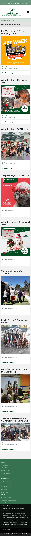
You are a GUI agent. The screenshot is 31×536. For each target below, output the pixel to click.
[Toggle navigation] (28, 12)
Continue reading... (8, 73)
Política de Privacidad (18, 522)
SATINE (6, 481)
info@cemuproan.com (22, 3)
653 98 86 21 (9, 3)
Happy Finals (6, 473)
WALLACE (6, 484)
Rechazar (15, 533)
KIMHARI (6, 489)
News (8, 20)
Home (3, 20)
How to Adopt (6, 470)
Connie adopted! (7, 497)
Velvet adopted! (6, 503)
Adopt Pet (5, 468)
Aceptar (6, 533)
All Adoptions (6, 492)
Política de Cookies (8, 524)
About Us (5, 465)
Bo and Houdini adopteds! (9, 500)
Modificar (24, 533)
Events (5, 66)
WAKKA (6, 486)
